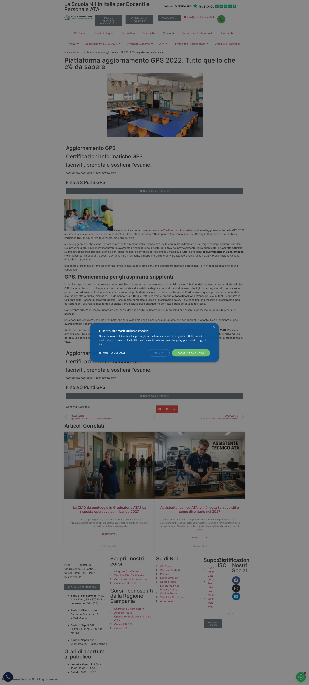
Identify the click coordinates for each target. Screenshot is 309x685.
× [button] (213, 327)
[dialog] (154, 342)
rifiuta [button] (158, 352)
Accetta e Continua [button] (191, 352)
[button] (112, 352)
